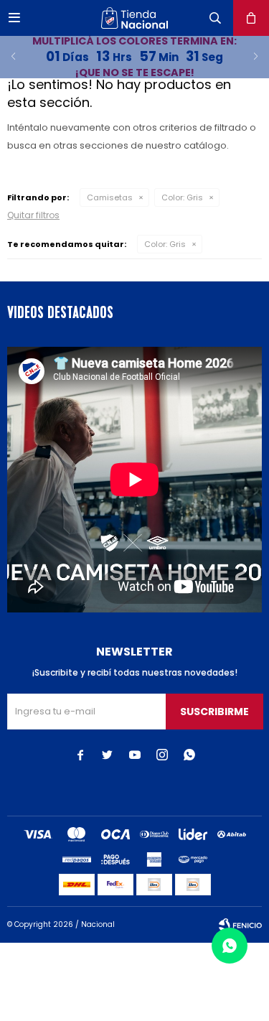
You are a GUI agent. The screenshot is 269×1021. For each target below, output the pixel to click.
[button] (215, 18)
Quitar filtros (33, 215)
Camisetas (110, 197)
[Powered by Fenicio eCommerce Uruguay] (240, 925)
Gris (182, 197)
